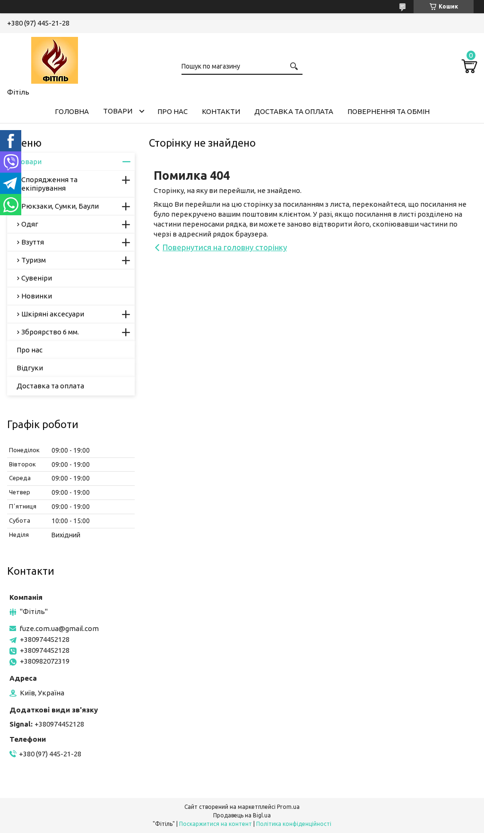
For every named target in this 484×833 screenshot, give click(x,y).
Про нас (172, 111)
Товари (117, 111)
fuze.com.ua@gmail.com (59, 628)
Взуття (32, 242)
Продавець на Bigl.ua (242, 815)
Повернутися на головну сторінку (225, 247)
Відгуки (30, 368)
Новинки (36, 296)
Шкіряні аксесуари (52, 314)
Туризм (33, 260)
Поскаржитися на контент (215, 824)
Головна (72, 111)
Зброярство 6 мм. (50, 332)
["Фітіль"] (54, 58)
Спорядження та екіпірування (49, 183)
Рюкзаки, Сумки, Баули (60, 206)
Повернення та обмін (388, 111)
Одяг (29, 224)
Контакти (221, 111)
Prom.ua (288, 807)
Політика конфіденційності (293, 824)
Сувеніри (36, 278)
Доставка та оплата (293, 111)
